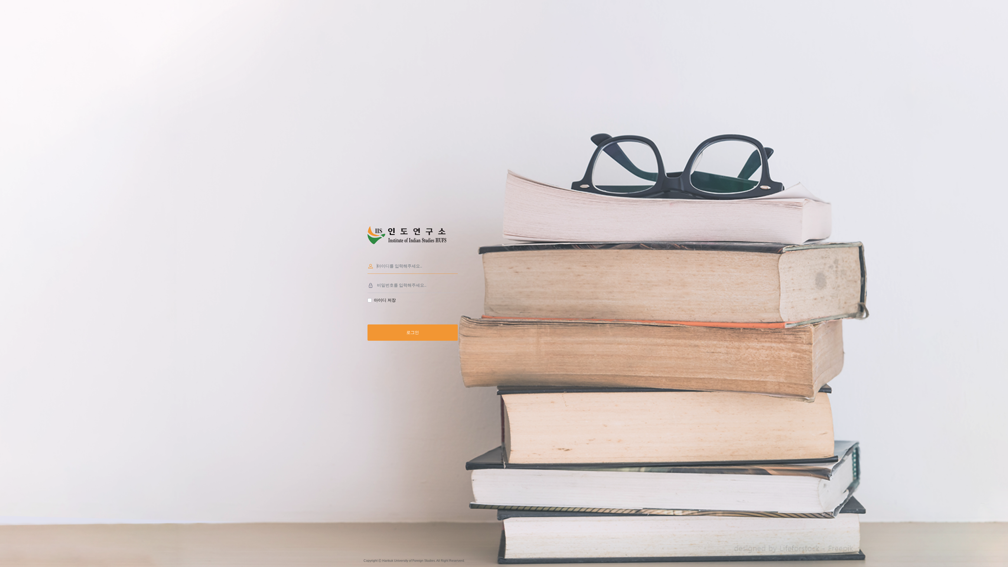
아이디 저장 (385, 300)
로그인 (412, 332)
